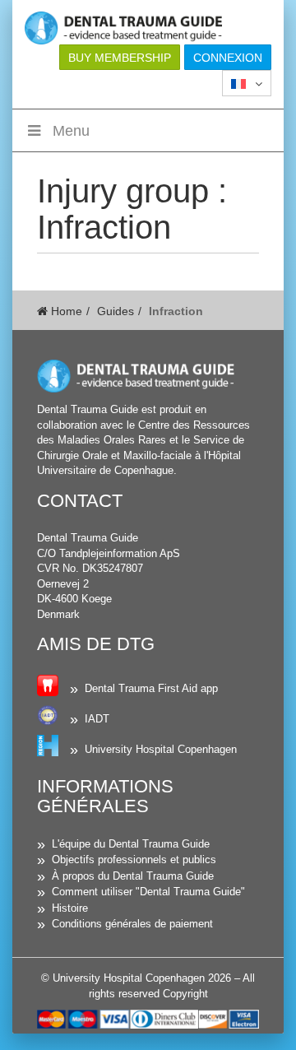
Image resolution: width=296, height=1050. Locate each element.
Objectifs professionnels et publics (134, 859)
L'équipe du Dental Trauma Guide (131, 844)
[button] (246, 83)
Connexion (227, 57)
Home (65, 311)
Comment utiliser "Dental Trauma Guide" (148, 891)
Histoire (70, 908)
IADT (97, 719)
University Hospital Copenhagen (161, 749)
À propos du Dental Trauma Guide (133, 876)
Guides (115, 311)
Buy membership (119, 57)
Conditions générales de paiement (132, 924)
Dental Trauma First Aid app (151, 688)
